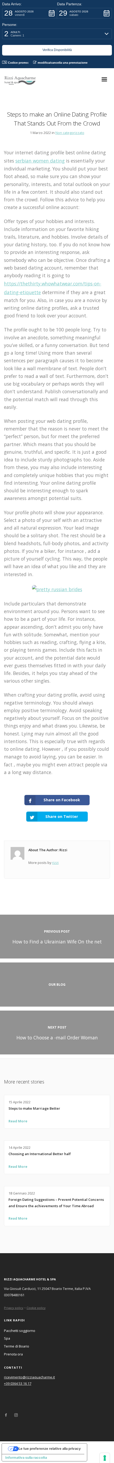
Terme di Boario (16, 1346)
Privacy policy (13, 1308)
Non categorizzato (69, 132)
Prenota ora (13, 1354)
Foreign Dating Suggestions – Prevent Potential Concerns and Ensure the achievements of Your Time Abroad (56, 1202)
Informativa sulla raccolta (26, 1458)
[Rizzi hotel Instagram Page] (16, 1415)
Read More (17, 1121)
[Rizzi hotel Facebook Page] (6, 1415)
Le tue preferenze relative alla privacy (50, 1449)
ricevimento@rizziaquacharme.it (29, 1377)
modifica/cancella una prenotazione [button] (62, 62)
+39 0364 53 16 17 (17, 1383)
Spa (7, 1338)
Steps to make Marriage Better (34, 1108)
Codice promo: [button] (18, 62)
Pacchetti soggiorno (19, 1330)
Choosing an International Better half (39, 1153)
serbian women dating (40, 161)
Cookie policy (36, 1308)
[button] (29, 13)
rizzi (55, 862)
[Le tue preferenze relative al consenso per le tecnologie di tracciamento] (105, 1458)
